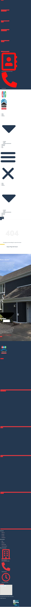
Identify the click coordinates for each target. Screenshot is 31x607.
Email (1, 295)
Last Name (2, 294)
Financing (3, 145)
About (3, 114)
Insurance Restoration (7, 143)
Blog (2, 147)
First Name (2, 293)
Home (2, 113)
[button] (8, 165)
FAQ (2, 146)
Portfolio (3, 144)
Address (1, 298)
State (1, 301)
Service (1, 303)
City (0, 300)
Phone (1, 297)
